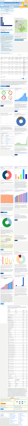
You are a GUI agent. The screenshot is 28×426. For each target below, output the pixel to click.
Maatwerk (20, 424)
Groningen (7, 143)
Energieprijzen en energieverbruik (13, 420)
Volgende (26, 78)
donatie (8, 400)
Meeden (11, 8)
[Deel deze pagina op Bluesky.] (22, 403)
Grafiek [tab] (2, 15)
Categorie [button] (9, 309)
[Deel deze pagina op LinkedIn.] (22, 401)
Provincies (11, 416)
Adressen (11, 414)
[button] (10, 34)
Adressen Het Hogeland (3, 86)
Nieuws (20, 416)
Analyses (20, 414)
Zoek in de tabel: (19, 54)
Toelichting (16, 154)
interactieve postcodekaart (23, 34)
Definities (8, 32)
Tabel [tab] (4, 15)
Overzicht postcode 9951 (3, 32)
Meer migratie (5, 212)
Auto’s (10, 419)
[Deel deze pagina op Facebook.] (19, 401)
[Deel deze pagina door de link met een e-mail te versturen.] (17, 401)
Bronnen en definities (21, 415)
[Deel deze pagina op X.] (19, 403)
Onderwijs (11, 422)
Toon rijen (3, 77)
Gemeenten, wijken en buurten (13, 415)
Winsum (6, 137)
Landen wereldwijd (12, 417)
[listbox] (5, 278)
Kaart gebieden (21, 419)
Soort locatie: (2, 278)
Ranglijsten (20, 417)
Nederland (25, 38)
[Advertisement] (21, 13)
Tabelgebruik (8, 86)
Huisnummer (6, 57)
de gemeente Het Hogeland (18, 38)
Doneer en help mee (3, 403)
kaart (6, 29)
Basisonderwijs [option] (5, 278)
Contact (20, 423)
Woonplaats (13, 57)
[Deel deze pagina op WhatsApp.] (25, 401)
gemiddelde (16, 215)
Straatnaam (2, 57)
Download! (2, 249)
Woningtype (24, 57)
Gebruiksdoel (16, 57)
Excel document (6, 245)
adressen (12, 30)
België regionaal (16, 417)
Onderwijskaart (21, 420)
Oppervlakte (20, 57)
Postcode (9, 57)
